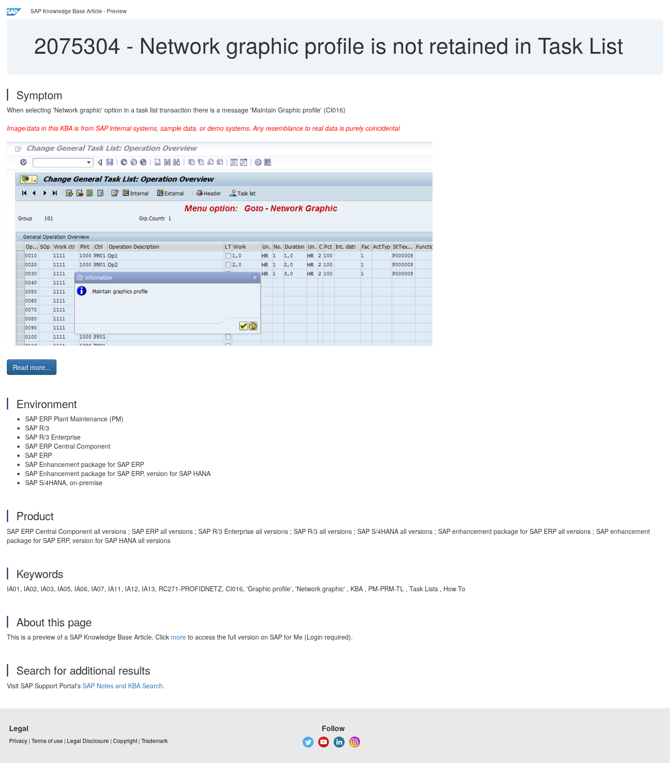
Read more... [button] (32, 367)
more (178, 636)
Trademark (154, 740)
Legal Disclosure (88, 740)
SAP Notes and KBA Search (122, 685)
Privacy (18, 740)
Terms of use (47, 740)
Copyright (125, 740)
